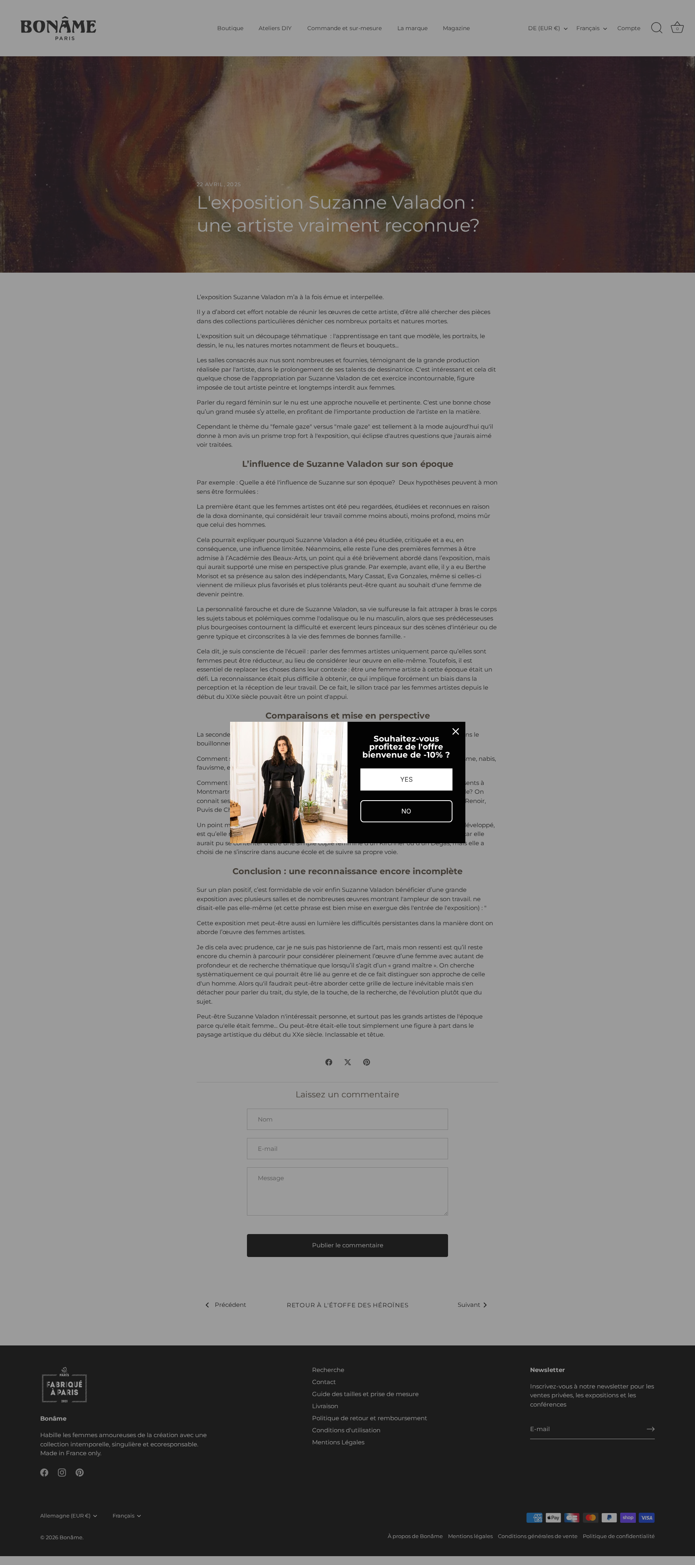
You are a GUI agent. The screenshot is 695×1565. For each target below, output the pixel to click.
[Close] (455, 731)
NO (406, 811)
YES (406, 779)
